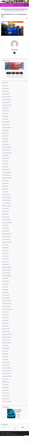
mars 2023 (4, 166)
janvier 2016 (5, 365)
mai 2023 (4, 163)
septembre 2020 (6, 222)
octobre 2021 (5, 203)
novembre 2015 (6, 370)
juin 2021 (4, 214)
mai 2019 (4, 253)
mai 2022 (4, 189)
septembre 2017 (6, 309)
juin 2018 (4, 284)
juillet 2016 (4, 348)
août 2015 (4, 379)
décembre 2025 (6, 96)
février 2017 (5, 328)
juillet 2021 (4, 211)
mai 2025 (4, 116)
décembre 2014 (6, 401)
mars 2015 (4, 393)
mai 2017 (4, 320)
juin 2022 (4, 186)
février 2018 (5, 295)
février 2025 (5, 122)
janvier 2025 (5, 124)
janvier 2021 (5, 217)
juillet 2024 (4, 133)
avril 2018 (4, 289)
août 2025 (4, 108)
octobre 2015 (5, 373)
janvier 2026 (5, 94)
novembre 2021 (6, 200)
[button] (13, 428)
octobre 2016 (5, 340)
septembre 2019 (6, 242)
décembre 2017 (6, 300)
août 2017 (4, 312)
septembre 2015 (6, 376)
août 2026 (4, 85)
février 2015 (5, 395)
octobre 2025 (5, 102)
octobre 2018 (5, 272)
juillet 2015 (4, 381)
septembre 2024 (6, 127)
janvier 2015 (5, 398)
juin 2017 (4, 317)
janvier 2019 (5, 264)
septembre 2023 (6, 152)
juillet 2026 (4, 88)
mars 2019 (4, 258)
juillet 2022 (4, 183)
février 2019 (5, 261)
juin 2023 (4, 161)
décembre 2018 (6, 267)
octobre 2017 (5, 306)
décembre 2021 (6, 197)
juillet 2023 (4, 158)
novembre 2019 (6, 236)
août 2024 (4, 130)
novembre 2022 (6, 172)
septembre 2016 (6, 342)
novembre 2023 (6, 147)
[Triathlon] (14, 65)
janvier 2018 (5, 298)
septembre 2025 (6, 105)
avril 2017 (4, 323)
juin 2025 (4, 113)
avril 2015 (4, 390)
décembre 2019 (6, 233)
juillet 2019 (4, 247)
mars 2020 (4, 228)
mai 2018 (4, 286)
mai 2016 (4, 354)
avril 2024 (4, 141)
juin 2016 (4, 351)
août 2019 (4, 245)
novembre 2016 (6, 337)
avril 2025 (4, 119)
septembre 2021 (6, 205)
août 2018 (4, 278)
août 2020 (4, 225)
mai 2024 (4, 138)
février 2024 (5, 144)
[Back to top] (26, 432)
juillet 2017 (4, 314)
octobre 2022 (5, 175)
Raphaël (4, 17)
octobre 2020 (5, 219)
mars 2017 (4, 326)
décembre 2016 (6, 334)
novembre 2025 (6, 99)
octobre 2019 (5, 239)
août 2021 (4, 208)
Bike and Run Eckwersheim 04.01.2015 (15, 10)
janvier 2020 (5, 231)
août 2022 (4, 180)
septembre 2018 (6, 275)
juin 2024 (4, 136)
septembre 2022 (6, 177)
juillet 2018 (4, 281)
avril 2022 (4, 191)
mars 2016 (4, 359)
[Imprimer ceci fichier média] (26, 18)
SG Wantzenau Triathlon (7, 5)
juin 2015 (4, 384)
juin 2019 (4, 250)
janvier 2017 (5, 331)
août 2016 (4, 345)
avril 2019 (4, 256)
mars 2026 (4, 91)
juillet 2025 (4, 110)
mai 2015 (4, 387)
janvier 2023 (5, 169)
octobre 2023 (5, 149)
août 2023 (4, 155)
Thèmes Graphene (13, 434)
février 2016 (5, 362)
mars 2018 (4, 292)
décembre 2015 (6, 367)
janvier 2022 (5, 194)
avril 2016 (4, 356)
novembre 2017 (6, 303)
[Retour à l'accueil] (14, 1)
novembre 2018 (6, 270)
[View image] (12, 28)
